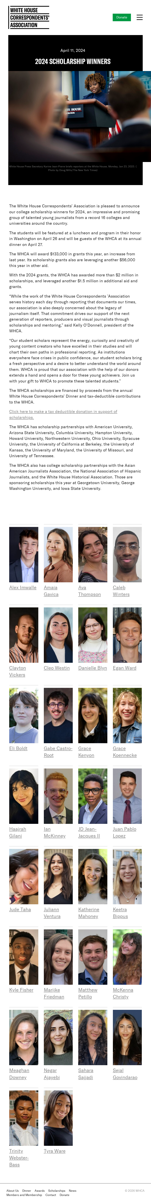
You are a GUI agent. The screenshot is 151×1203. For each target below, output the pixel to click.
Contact (50, 1195)
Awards (40, 1191)
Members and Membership (24, 1195)
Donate (121, 17)
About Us (12, 1191)
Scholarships (56, 1191)
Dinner (26, 1191)
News (72, 1191)
